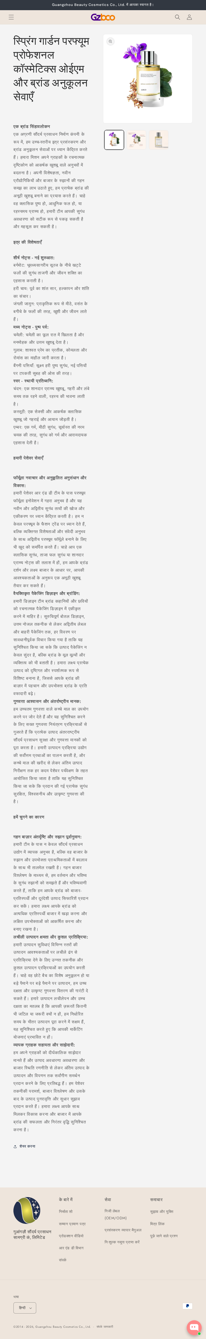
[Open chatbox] (194, 1327)
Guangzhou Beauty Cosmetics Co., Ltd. (63, 1327)
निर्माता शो (66, 1211)
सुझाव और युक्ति (161, 1211)
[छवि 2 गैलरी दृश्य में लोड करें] (136, 140)
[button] (11, 17)
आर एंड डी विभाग (71, 1248)
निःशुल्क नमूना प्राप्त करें (122, 1242)
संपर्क (63, 1260)
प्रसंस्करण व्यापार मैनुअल (123, 1230)
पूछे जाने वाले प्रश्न (164, 1236)
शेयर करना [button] (27, 1146)
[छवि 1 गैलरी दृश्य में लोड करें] (114, 140)
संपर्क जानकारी (105, 1327)
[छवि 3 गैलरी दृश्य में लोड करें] (158, 140)
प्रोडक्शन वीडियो (71, 1236)
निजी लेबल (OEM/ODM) (116, 1214)
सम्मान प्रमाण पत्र (72, 1224)
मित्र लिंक (157, 1224)
